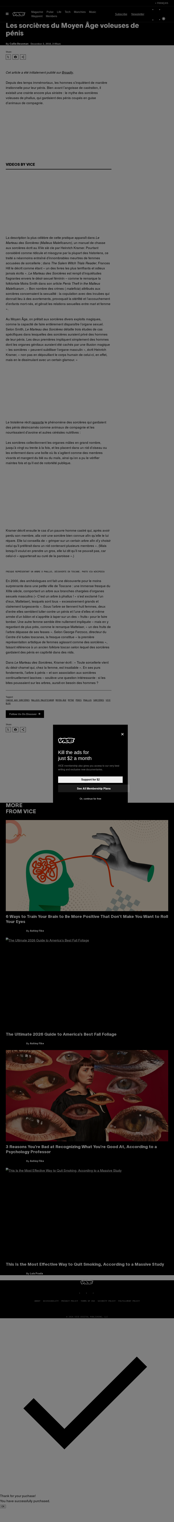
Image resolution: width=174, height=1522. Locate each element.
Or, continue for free (90, 798)
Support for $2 (90, 779)
